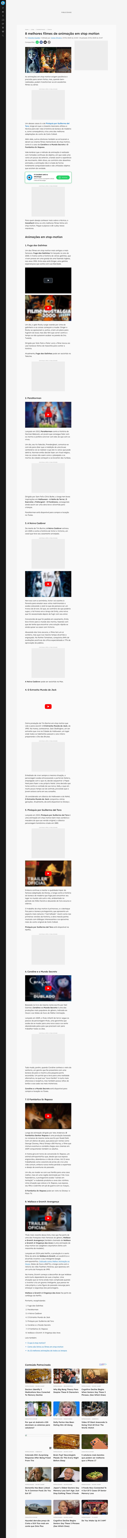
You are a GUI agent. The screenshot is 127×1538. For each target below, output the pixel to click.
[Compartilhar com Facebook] (41, 42)
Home (26, 29)
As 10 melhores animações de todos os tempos (47, 1350)
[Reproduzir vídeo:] (48, 308)
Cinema (49, 29)
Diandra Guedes (34, 38)
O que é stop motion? (36, 1343)
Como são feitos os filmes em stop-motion (45, 1347)
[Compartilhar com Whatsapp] (37, 42)
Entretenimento (41, 29)
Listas (32, 29)
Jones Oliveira (56, 38)
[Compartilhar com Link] (49, 42)
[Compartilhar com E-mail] (45, 42)
